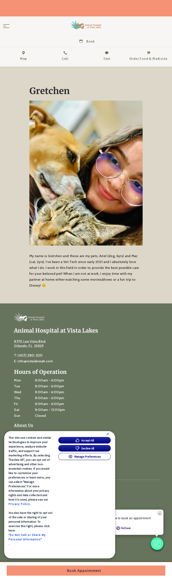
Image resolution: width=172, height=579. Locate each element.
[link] (86, 25)
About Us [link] (23, 425)
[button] (6, 26)
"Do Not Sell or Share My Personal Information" (27, 537)
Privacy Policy (19, 504)
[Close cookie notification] (108, 434)
